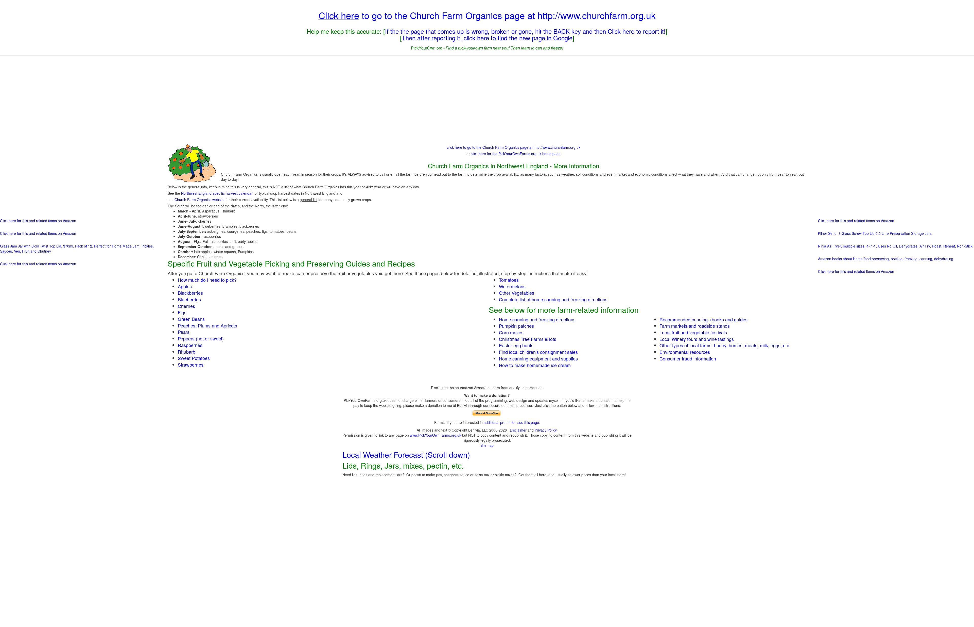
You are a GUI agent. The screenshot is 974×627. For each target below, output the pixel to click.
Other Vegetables (516, 292)
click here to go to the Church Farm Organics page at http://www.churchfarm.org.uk (513, 147)
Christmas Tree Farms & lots (527, 339)
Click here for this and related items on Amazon (38, 220)
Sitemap (487, 445)
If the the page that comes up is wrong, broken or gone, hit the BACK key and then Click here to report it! (525, 31)
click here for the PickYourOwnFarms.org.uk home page (516, 153)
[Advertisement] (487, 98)
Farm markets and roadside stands (694, 325)
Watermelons (512, 286)
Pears (183, 331)
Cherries (186, 306)
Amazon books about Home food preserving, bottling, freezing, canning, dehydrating (885, 258)
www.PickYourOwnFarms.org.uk (435, 435)
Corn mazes (511, 332)
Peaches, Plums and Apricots (207, 325)
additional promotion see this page (511, 422)
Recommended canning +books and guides (703, 319)
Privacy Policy (545, 430)
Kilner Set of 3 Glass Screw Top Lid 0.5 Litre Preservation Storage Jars (875, 233)
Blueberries (189, 299)
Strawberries (190, 364)
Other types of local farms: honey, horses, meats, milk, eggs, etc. (724, 345)
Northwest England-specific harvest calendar (217, 193)
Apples (185, 286)
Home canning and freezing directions (537, 319)
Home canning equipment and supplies (538, 358)
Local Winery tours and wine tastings (696, 339)
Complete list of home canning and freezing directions (553, 299)
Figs (182, 312)
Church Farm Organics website (199, 199)
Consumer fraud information (687, 358)
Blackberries (190, 292)
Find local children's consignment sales (538, 352)
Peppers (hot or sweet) (201, 338)
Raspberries (190, 345)
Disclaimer (518, 430)
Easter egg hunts (516, 345)
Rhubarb (186, 351)
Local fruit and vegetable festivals (693, 332)
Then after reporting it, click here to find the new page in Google (487, 37)
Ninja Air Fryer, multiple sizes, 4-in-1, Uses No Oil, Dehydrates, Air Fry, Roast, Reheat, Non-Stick (895, 246)
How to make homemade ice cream (535, 365)
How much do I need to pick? (207, 279)
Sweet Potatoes (194, 358)
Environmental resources (684, 352)
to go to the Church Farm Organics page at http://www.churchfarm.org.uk (487, 15)
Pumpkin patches (516, 325)
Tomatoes (509, 279)
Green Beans (191, 319)
